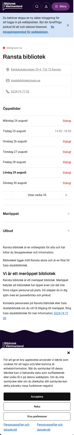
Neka (37, 406)
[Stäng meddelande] (68, 25)
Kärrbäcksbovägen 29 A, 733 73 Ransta (36, 69)
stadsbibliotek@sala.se (25, 80)
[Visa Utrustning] (68, 230)
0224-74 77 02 (20, 91)
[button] (68, 352)
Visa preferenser (37, 416)
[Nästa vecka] (66, 195)
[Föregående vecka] (8, 195)
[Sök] (37, 6)
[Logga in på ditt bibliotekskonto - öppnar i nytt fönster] (46, 6)
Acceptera (37, 396)
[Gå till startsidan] (13, 346)
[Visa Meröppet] (68, 213)
